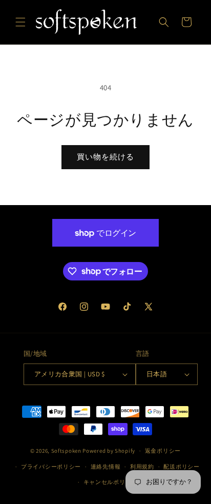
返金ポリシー (163, 450)
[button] (20, 22)
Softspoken (66, 450)
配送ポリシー (181, 466)
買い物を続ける (105, 157)
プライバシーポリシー (51, 466)
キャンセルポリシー (110, 482)
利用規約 (142, 466)
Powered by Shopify (108, 450)
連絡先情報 (106, 466)
